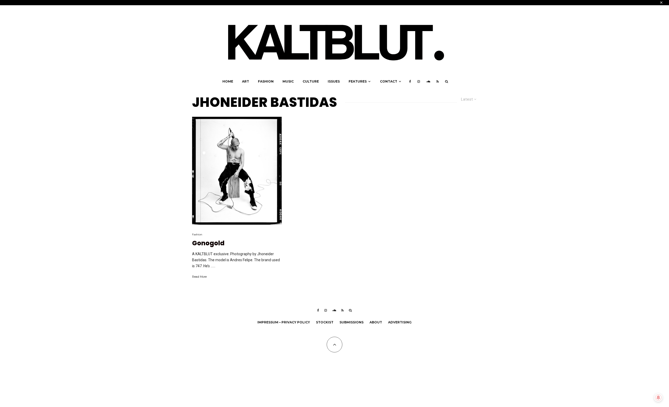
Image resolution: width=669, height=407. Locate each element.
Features (358, 81)
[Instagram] (418, 81)
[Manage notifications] (658, 397)
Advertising (400, 322)
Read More (199, 276)
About (376, 322)
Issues (334, 81)
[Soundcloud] (428, 81)
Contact (388, 81)
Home (227, 81)
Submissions (351, 322)
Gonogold (208, 243)
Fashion (266, 81)
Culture (311, 81)
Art (245, 81)
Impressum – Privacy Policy (283, 322)
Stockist (324, 322)
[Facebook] (410, 81)
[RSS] (437, 81)
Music (288, 81)
